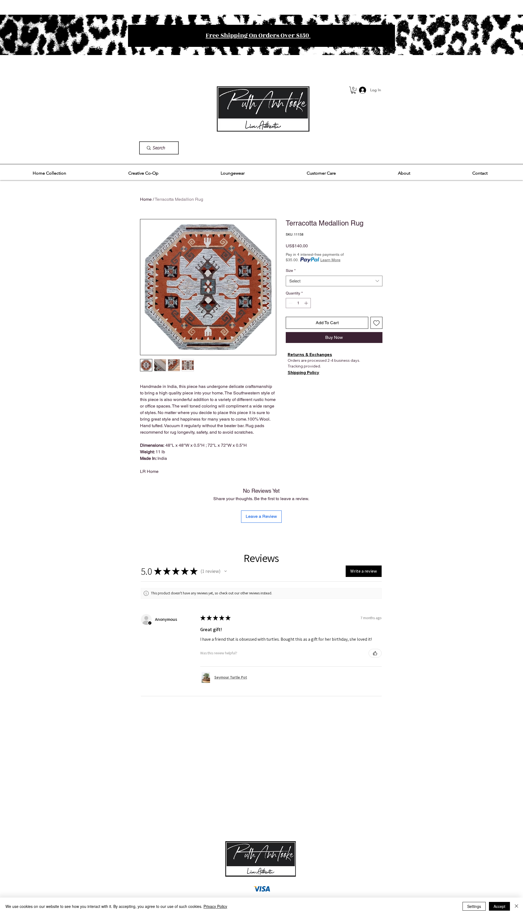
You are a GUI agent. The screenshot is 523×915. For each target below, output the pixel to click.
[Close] (516, 906)
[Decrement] (290, 303)
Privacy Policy (215, 906)
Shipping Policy (303, 372)
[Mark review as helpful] (375, 653)
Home (146, 199)
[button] (49, 173)
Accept (499, 906)
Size (291, 270)
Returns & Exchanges (310, 354)
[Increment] (306, 303)
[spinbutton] (298, 303)
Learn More (330, 260)
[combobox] (334, 281)
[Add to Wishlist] (376, 323)
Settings (474, 906)
